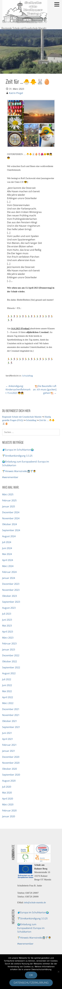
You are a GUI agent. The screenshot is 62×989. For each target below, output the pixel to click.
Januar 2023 (8, 649)
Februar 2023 (9, 643)
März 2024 (7, 566)
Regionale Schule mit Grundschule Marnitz (23, 28)
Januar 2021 (8, 750)
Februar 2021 (9, 744)
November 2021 (10, 715)
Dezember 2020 (10, 756)
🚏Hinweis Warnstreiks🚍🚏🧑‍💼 (19, 471)
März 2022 (7, 703)
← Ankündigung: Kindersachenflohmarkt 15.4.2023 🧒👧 (18, 389)
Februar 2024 (9, 572)
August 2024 (9, 536)
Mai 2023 (7, 625)
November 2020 (10, 762)
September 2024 (11, 530)
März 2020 (7, 804)
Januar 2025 (8, 506)
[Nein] (58, 971)
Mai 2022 (7, 691)
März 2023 (7, 637)
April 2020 (7, 798)
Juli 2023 (6, 613)
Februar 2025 (9, 500)
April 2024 (7, 560)
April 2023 (7, 631)
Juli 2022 (6, 679)
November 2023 (10, 589)
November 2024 (10, 518)
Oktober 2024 (9, 524)
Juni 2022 (7, 685)
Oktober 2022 (9, 661)
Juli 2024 (6, 542)
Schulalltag (27, 375)
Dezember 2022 (10, 655)
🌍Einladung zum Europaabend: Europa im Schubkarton (31, 928)
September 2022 (11, 667)
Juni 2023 (7, 619)
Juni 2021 (7, 733)
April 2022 (7, 697)
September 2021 (11, 727)
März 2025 (7, 494)
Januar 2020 (8, 816)
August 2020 (9, 780)
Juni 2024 (7, 548)
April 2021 (7, 739)
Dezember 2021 (10, 709)
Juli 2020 (6, 786)
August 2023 (9, 607)
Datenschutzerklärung (31, 982)
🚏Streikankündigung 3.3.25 (17, 455)
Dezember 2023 (10, 583)
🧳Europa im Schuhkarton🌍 (18, 449)
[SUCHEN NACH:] (31, 432)
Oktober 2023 (9, 595)
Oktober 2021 (9, 721)
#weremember (10, 477)
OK (31, 975)
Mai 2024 (7, 554)
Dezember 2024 (10, 512)
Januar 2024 (8, 578)
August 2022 (9, 673)
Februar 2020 (9, 810)
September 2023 (11, 601)
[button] (58, 4)
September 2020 (11, 774)
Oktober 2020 (9, 768)
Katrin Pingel (16, 93)
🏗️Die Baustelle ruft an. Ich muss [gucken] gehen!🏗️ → (44, 389)
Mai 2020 (7, 792)
